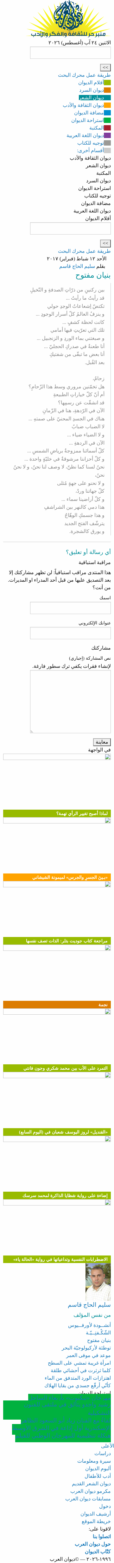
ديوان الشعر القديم (91, 1483)
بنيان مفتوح (99, 1340)
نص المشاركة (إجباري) (90, 658)
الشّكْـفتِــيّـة (98, 1332)
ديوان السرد (91, 90)
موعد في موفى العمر (88, 1355)
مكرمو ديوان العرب (90, 1491)
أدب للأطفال (98, 1476)
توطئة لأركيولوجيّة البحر (86, 1347)
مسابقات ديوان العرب (88, 1498)
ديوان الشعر (91, 97)
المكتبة (96, 127)
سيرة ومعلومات (94, 1461)
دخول (105, 1506)
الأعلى (107, 1446)
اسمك (105, 598)
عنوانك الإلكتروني (95, 623)
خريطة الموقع (96, 1521)
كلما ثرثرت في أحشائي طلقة (81, 1370)
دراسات (102, 1453)
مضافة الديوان (89, 112)
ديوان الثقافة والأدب (83, 105)
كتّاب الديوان (98, 1551)
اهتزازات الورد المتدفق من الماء (78, 1378)
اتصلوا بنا (102, 1536)
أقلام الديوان (91, 82)
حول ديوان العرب (93, 1544)
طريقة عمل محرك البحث (84, 75)
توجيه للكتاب (90, 143)
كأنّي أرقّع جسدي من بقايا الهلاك (77, 1385)
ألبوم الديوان (98, 1468)
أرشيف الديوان (95, 1513)
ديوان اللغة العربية (85, 135)
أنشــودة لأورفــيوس (89, 1325)
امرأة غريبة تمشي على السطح (79, 1363)
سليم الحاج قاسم (77, 266)
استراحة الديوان (87, 120)
